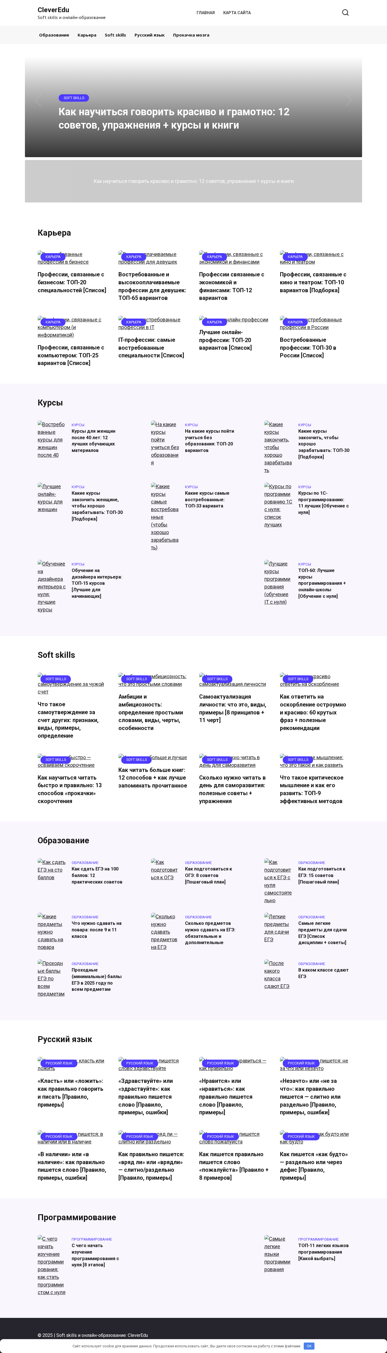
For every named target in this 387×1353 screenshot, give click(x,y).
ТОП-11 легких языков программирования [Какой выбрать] (323, 1252)
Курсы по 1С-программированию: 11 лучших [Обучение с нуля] (323, 502)
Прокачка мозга (191, 35)
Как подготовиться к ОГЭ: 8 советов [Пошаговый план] (208, 875)
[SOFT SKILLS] (72, 692)
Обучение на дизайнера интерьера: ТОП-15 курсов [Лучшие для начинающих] (97, 583)
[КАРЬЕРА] (72, 262)
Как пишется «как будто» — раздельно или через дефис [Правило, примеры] (314, 1166)
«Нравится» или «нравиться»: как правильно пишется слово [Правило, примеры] (225, 1097)
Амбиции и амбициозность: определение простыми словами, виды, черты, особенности (150, 712)
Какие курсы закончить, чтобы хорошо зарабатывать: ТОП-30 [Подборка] (323, 444)
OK (309, 1346)
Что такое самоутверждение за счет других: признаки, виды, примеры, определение (68, 720)
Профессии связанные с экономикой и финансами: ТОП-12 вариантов (231, 286)
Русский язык (150, 35)
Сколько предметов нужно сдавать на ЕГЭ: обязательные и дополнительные (210, 933)
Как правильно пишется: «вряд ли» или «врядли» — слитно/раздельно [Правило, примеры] (151, 1166)
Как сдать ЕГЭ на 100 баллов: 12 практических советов (97, 875)
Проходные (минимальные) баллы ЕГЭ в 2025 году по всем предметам (97, 979)
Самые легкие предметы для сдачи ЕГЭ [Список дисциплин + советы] (322, 933)
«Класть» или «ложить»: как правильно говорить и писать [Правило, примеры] (70, 1093)
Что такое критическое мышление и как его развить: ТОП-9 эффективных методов (311, 789)
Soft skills (115, 35)
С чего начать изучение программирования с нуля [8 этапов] (95, 1255)
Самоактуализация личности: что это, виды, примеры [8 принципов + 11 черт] (232, 708)
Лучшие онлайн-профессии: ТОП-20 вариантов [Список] (225, 340)
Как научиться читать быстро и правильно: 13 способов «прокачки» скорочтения (70, 789)
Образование (54, 35)
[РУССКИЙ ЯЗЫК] (72, 1068)
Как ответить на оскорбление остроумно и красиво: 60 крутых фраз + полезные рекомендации (313, 712)
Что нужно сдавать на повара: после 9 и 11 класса (97, 930)
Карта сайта (237, 12)
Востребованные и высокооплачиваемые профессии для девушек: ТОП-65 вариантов (152, 286)
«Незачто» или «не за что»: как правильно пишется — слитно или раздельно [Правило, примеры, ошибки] (310, 1097)
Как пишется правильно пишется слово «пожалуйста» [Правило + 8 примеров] (234, 1166)
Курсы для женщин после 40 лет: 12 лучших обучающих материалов (93, 440)
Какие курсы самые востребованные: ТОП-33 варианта (207, 499)
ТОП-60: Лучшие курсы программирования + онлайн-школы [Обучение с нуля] (322, 583)
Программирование (77, 1217)
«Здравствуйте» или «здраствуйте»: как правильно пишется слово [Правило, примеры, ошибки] (145, 1097)
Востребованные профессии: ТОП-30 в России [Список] (308, 348)
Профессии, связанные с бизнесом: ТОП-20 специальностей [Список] (72, 282)
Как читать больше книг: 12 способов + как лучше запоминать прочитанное (152, 778)
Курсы (50, 402)
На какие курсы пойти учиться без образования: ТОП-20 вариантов (209, 440)
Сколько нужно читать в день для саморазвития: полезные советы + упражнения (232, 789)
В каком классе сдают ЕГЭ (323, 973)
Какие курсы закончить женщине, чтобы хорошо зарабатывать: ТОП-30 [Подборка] (97, 506)
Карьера (87, 35)
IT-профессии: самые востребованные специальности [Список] (151, 348)
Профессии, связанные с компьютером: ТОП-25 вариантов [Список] (71, 355)
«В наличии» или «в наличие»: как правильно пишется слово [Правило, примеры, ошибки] (72, 1166)
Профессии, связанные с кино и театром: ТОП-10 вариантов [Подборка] (313, 282)
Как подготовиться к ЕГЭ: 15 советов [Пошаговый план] (321, 875)
